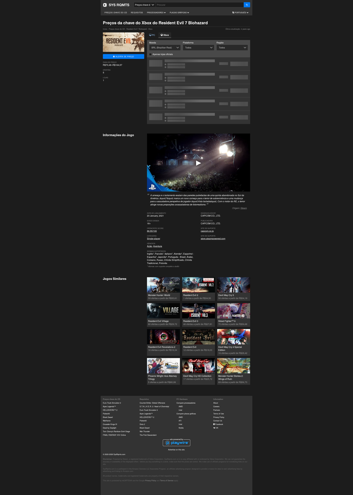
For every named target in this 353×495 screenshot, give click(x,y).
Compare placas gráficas (186, 413)
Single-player (153, 238)
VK (216, 427)
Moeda (152, 42)
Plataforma (188, 42)
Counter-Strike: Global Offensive (152, 402)
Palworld (106, 413)
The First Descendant (148, 435)
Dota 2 (142, 424)
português (240, 12)
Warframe (106, 420)
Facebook (219, 424)
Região (220, 42)
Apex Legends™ (109, 406)
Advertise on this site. (176, 449)
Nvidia (181, 427)
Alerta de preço (124, 56)
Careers (216, 406)
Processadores (155, 12)
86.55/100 (152, 231)
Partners (216, 410)
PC (153, 35)
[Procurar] (247, 4)
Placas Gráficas (178, 12)
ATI (180, 420)
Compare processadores (185, 402)
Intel (180, 410)
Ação (149, 246)
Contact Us (217, 420)
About (215, 402)
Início (116, 5)
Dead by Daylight (109, 427)
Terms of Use (218, 413)
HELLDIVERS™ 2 (110, 410)
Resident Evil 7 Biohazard (136, 29)
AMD (181, 406)
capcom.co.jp (207, 231)
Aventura (157, 246)
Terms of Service (166, 480)
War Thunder (145, 431)
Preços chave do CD (116, 12)
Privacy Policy (218, 417)
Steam (243, 208)
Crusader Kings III (110, 424)
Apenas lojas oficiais (163, 54)
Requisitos (137, 12)
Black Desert (108, 417)
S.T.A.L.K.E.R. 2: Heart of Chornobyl (154, 406)
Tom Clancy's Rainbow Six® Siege (116, 431)
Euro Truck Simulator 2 (112, 402)
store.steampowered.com (213, 238)
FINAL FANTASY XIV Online (114, 435)
